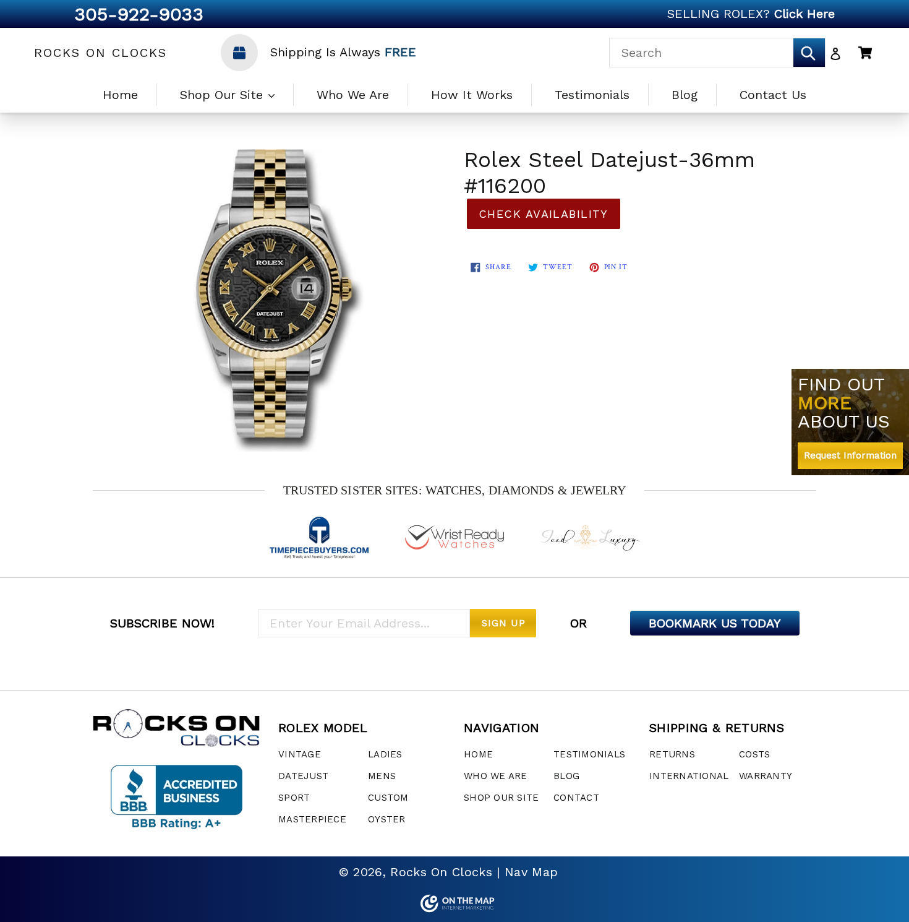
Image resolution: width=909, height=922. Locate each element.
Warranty (765, 776)
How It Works (472, 94)
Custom (388, 797)
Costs (754, 754)
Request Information (850, 455)
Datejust (303, 776)
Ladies (385, 754)
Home (120, 94)
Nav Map (531, 871)
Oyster (387, 819)
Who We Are (353, 94)
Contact (576, 797)
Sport (294, 797)
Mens (382, 776)
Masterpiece (312, 819)
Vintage (299, 754)
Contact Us (773, 94)
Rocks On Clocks (100, 52)
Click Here (804, 13)
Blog (685, 94)
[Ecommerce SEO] (454, 903)
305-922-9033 (138, 14)
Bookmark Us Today (715, 623)
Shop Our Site (223, 94)
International (688, 776)
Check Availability (543, 213)
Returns (672, 754)
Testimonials (592, 94)
